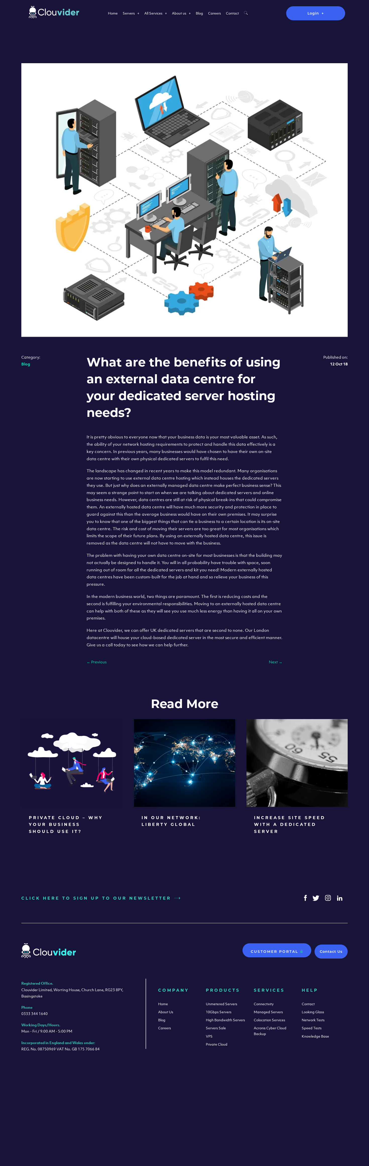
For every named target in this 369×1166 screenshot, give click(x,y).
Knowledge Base (315, 1036)
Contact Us (331, 951)
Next (275, 661)
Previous (97, 661)
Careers (214, 13)
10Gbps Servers (218, 1011)
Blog (199, 13)
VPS (209, 1036)
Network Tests (313, 1020)
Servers (129, 13)
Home (113, 13)
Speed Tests (312, 1028)
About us (179, 13)
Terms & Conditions (287, 1115)
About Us (165, 1011)
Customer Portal (275, 951)
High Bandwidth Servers (225, 1020)
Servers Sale (216, 1028)
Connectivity (264, 1003)
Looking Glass (313, 1011)
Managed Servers (268, 1011)
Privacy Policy (328, 1115)
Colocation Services (269, 1020)
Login (313, 13)
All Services (153, 13)
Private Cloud (216, 1044)
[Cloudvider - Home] (54, 16)
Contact (232, 13)
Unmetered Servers (221, 1003)
